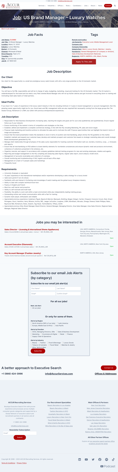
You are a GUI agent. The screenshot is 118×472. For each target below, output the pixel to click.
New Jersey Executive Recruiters (98, 408)
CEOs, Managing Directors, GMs (43, 332)
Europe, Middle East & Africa (42, 325)
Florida (53, 22)
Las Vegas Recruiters (98, 423)
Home (31, 22)
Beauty (34, 343)
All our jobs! (36, 308)
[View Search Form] (115, 5)
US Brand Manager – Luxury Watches (77, 22)
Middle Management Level (103, 42)
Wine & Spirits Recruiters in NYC (59, 423)
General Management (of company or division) (97, 51)
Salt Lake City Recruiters (98, 426)
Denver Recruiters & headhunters (98, 420)
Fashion (43, 343)
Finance (70, 334)
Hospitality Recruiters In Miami (59, 414)
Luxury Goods (92, 49)
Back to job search (8, 29)
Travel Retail (54, 345)
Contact (108, 6)
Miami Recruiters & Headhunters (98, 411)
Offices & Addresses (106, 373)
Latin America (63, 323)
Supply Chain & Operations (41, 336)
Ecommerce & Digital (49, 334)
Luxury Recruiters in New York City (59, 417)
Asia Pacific (59, 325)
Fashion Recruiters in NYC (59, 411)
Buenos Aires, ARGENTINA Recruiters (98, 432)
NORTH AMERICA (40, 22)
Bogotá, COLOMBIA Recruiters (98, 429)
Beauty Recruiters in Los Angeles (59, 405)
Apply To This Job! (84, 62)
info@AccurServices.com (65, 1)
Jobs (62, 22)
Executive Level (87, 42)
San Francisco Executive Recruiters (98, 417)
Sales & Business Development (68, 332)
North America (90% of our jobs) (43, 323)
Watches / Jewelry (104, 49)
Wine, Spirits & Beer (39, 347)
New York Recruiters (98, 405)
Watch (84, 49)
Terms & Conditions (8, 463)
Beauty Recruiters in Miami (59, 408)
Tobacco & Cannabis (39, 345)
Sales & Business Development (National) (86, 54)
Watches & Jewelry (68, 345)
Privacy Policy (22, 463)
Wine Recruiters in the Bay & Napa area (59, 426)
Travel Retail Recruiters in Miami (59, 420)
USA (48, 22)
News (100, 6)
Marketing (35, 334)
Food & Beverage (55, 343)
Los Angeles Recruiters (98, 414)
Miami (58, 22)
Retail (62, 334)
